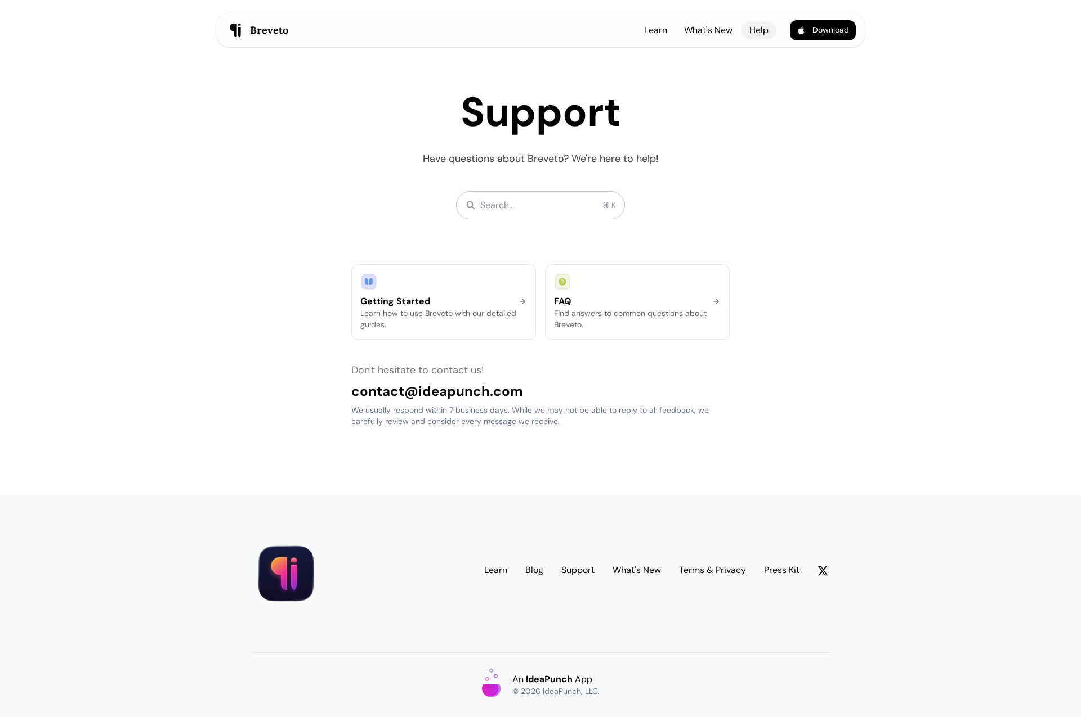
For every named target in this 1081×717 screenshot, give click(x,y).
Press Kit (781, 570)
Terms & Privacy (712, 570)
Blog (534, 570)
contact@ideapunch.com (437, 391)
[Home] (286, 573)
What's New (708, 30)
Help (759, 30)
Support (578, 570)
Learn (655, 30)
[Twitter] (823, 572)
